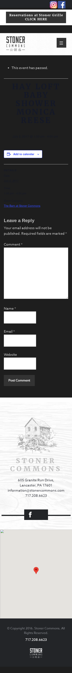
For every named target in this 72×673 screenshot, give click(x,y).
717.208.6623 (36, 495)
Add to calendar (23, 154)
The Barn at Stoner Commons (22, 206)
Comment (13, 244)
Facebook (30, 514)
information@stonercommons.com (36, 490)
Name (10, 308)
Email (9, 331)
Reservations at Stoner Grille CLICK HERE (36, 17)
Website (10, 354)
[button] (61, 43)
